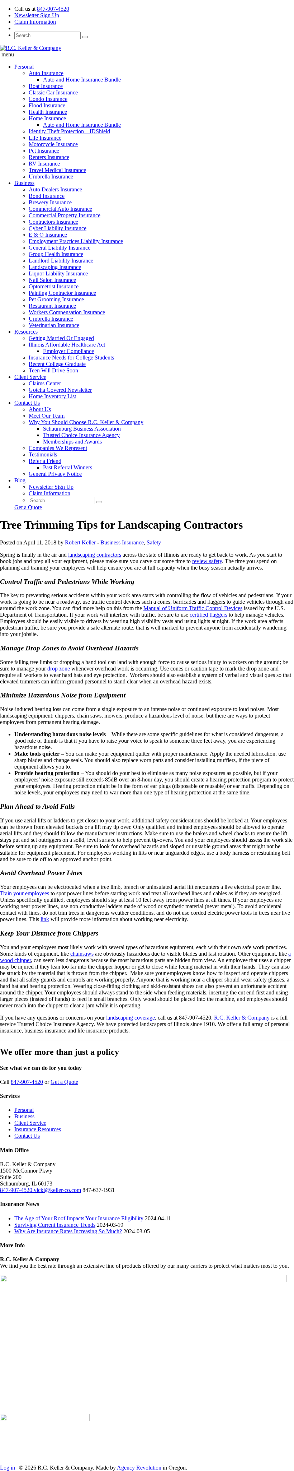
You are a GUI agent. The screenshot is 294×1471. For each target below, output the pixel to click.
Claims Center (45, 383)
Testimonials (43, 454)
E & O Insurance (48, 235)
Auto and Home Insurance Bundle (82, 79)
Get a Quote (28, 507)
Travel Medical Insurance (57, 170)
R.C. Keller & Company (242, 1018)
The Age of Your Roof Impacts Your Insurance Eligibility (78, 1218)
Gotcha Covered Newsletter (60, 390)
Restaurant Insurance (52, 306)
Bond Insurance (47, 196)
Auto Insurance (46, 73)
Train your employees (24, 893)
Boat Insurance (46, 86)
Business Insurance (122, 542)
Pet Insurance (44, 151)
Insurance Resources (37, 1129)
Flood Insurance (47, 105)
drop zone (58, 668)
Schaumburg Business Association (82, 429)
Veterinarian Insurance (54, 325)
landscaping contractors (94, 555)
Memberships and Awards (72, 441)
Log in (7, 1468)
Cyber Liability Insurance (57, 228)
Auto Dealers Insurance (55, 189)
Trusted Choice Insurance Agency (81, 435)
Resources (26, 332)
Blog (19, 480)
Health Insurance (48, 112)
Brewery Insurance (50, 202)
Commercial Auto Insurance (60, 209)
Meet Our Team (47, 416)
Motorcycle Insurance (53, 144)
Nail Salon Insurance (52, 280)
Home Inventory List (52, 396)
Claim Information (35, 22)
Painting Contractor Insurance (62, 293)
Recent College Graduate (57, 364)
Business (24, 183)
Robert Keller (80, 542)
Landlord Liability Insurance (61, 260)
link (45, 919)
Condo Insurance (48, 99)
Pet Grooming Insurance (56, 299)
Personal (24, 67)
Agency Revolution (139, 1468)
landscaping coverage (130, 1018)
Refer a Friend (45, 461)
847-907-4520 (53, 9)
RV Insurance (44, 164)
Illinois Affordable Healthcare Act (67, 345)
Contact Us (27, 403)
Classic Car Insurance (53, 92)
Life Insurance (45, 138)
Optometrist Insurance (54, 286)
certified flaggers (208, 615)
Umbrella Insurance (51, 176)
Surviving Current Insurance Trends (54, 1225)
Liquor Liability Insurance (58, 273)
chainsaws (82, 954)
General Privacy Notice (55, 474)
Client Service (30, 377)
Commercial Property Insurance (64, 215)
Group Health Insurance (56, 254)
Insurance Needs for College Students (71, 357)
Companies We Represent (58, 448)
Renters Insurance (49, 157)
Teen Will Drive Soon (53, 370)
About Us (40, 409)
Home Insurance (47, 118)
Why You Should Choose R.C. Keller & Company (86, 422)
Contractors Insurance (53, 222)
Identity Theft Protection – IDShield (69, 131)
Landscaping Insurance (55, 267)
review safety (207, 561)
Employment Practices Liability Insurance (76, 241)
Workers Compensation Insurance (67, 312)
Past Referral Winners (67, 467)
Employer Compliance (68, 351)
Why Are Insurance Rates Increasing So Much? (68, 1231)
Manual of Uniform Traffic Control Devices (192, 608)
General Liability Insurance (59, 248)
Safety (154, 542)
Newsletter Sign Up (36, 15)
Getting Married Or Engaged (61, 338)
